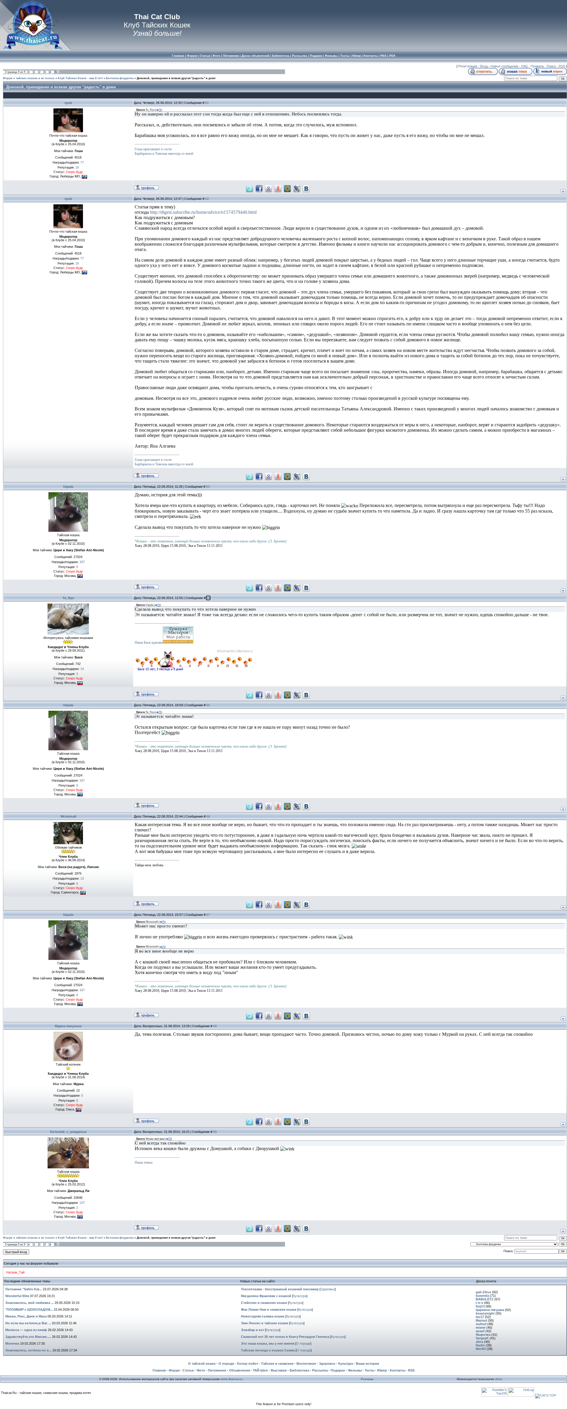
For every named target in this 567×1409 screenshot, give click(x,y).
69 (215, 1132)
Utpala (68, 486)
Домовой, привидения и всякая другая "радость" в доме (176, 78)
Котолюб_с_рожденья (68, 1132)
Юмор (382, 1370)
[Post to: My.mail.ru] (287, 188)
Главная (159, 1370)
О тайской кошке (202, 1363)
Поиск (551, 66)
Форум (174, 1370)
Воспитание (306, 1363)
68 (215, 1026)
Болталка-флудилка (119, 78)
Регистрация (467, 66)
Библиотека (299, 1370)
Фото (201, 1370)
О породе (303, 1343)
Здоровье (327, 1289)
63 (208, 486)
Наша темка (143, 1162)
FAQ (524, 66)
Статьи (188, 1370)
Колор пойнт (247, 1363)
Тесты (369, 1370)
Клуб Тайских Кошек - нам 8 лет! (80, 78)
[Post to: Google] (268, 188)
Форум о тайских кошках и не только (29, 78)
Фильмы (355, 1370)
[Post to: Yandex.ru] (278, 188)
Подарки (338, 1370)
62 (207, 198)
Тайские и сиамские (277, 1363)
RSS (562, 66)
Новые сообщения (504, 66)
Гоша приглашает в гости (153, 149)
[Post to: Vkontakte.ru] (306, 188)
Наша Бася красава (149, 642)
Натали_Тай (15, 1272)
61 (207, 103)
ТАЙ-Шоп (260, 1370)
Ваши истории (367, 1363)
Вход (484, 66)
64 (208, 598)
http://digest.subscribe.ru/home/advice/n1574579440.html (203, 212)
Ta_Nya (68, 598)
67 (208, 914)
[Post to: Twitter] (249, 188)
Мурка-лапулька (68, 1026)
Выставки (279, 1370)
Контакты (397, 1370)
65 (208, 705)
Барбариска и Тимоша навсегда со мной (164, 153)
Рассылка (320, 1370)
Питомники (217, 1370)
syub (68, 103)
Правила (537, 66)
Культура (300, 1296)
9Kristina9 (68, 816)
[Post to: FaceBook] (259, 188)
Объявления (239, 1370)
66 (208, 816)
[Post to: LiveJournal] (297, 188)
